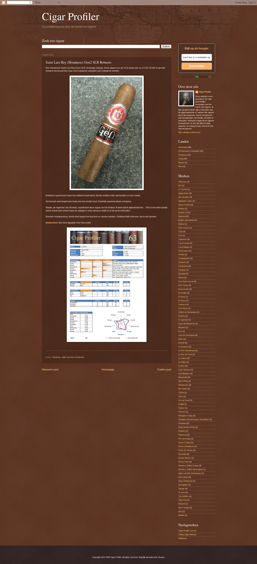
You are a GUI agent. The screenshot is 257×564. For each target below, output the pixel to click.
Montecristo (183, 385)
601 (179, 186)
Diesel (181, 278)
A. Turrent (182, 189)
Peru (180, 166)
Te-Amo (181, 492)
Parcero (181, 412)
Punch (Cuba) (184, 442)
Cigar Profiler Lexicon (187, 531)
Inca (180, 331)
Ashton (181, 209)
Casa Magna (183, 247)
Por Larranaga (184, 439)
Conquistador (184, 258)
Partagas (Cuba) (185, 416)
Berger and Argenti (186, 220)
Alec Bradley (183, 197)
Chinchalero (183, 251)
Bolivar (181, 224)
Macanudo (182, 377)
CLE (180, 235)
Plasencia (182, 435)
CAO (180, 232)
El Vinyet (182, 301)
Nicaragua (182, 147)
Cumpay (181, 270)
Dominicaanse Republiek (188, 151)
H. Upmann (183, 320)
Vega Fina (182, 500)
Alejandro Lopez (185, 201)
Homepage (108, 369)
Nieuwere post (50, 369)
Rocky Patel (183, 462)
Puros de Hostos (185, 450)
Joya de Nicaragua (186, 335)
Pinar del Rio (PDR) (186, 427)
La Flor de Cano (185, 354)
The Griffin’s (183, 496)
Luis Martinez (184, 374)
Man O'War (183, 381)
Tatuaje (181, 489)
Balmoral (182, 216)
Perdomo (182, 423)
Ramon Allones (184, 458)
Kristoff (181, 343)
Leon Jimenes (184, 370)
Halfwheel (182, 538)
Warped (181, 504)
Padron (181, 408)
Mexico (181, 162)
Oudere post (164, 369)
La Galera (182, 358)
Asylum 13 (182, 212)
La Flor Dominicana (186, 350)
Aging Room (183, 193)
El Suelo (181, 297)
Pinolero (181, 431)
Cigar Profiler (70, 16)
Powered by (188, 76)
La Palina (182, 362)
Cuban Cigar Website (187, 534)
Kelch (180, 339)
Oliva (180, 396)
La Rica (181, 366)
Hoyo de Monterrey (186, 324)
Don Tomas (183, 285)
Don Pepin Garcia (185, 281)
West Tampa (183, 508)
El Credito (182, 293)
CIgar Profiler (205, 92)
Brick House (183, 228)
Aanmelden (196, 66)
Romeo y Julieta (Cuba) (188, 466)
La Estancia (183, 347)
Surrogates (183, 485)
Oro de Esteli (183, 400)
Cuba (180, 159)
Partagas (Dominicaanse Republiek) (193, 419)
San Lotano (183, 477)
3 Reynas (182, 182)
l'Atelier (181, 515)
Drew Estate (183, 289)
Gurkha (181, 316)
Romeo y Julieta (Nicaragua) (190, 469)
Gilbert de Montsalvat (187, 312)
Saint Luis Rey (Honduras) (73, 357)
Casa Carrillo (183, 243)
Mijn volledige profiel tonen (189, 132)
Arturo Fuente (184, 205)
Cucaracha (183, 266)
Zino (180, 511)
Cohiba (181, 254)
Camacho (182, 239)
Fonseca (182, 304)
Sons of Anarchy (185, 481)
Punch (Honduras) (186, 446)
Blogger (161, 557)
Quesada (182, 454)
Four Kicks (183, 308)
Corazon (182, 262)
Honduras (56, 357)
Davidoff (181, 274)
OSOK (181, 393)
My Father (182, 389)
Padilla (181, 404)
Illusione (181, 327)
